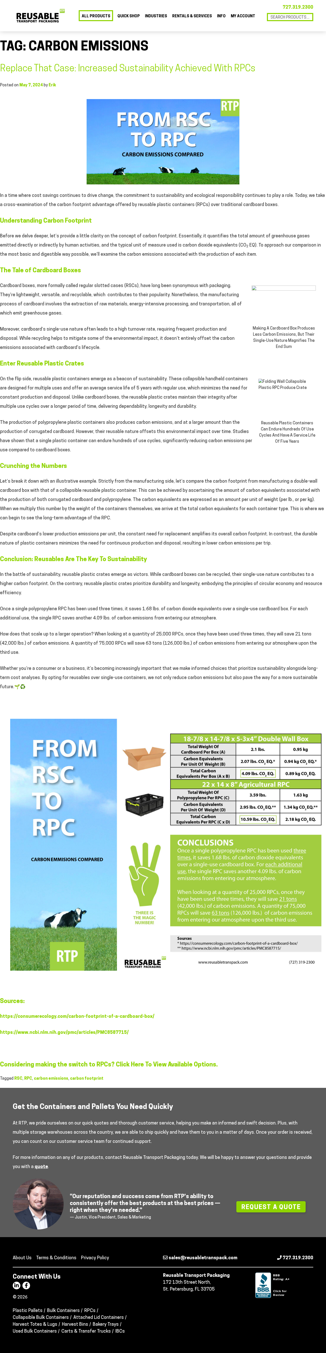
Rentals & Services (192, 16)
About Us (22, 1258)
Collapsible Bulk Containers (41, 1318)
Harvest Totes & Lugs (35, 1324)
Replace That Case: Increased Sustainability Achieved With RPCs (127, 69)
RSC (18, 1079)
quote (41, 1167)
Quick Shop (128, 16)
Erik (52, 85)
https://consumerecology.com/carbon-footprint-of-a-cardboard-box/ (77, 1016)
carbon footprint (86, 1079)
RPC (28, 1079)
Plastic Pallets (28, 1311)
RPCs (90, 1311)
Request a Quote (271, 1208)
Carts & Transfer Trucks (86, 1331)
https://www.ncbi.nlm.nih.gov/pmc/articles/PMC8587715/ (64, 1033)
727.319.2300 (298, 7)
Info (221, 16)
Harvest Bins (75, 1324)
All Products (96, 16)
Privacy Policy (95, 1258)
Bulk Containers (63, 1311)
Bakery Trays (106, 1324)
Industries (156, 16)
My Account (243, 16)
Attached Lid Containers (98, 1318)
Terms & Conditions (56, 1258)
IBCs (120, 1331)
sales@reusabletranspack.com (202, 1258)
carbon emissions (51, 1079)
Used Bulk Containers (35, 1331)
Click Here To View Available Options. (167, 1065)
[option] (163, 1204)
